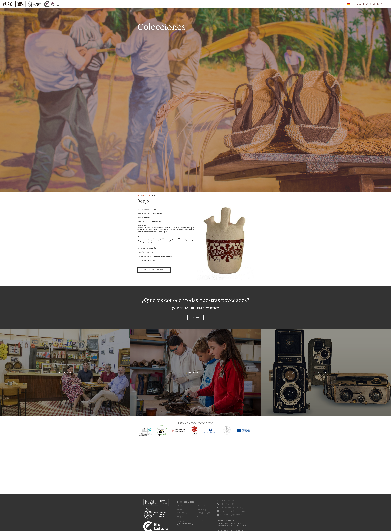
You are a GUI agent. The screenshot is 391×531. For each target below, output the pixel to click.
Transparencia (203, 512)
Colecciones (146, 195)
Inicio (139, 195)
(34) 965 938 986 (227, 504)
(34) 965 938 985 (227, 500)
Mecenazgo (202, 509)
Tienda (200, 520)
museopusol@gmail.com (230, 514)
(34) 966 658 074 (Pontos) (231, 507)
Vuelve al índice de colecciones (154, 270)
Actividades (182, 512)
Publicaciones (203, 516)
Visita (179, 509)
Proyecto (181, 516)
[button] (349, 4)
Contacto (201, 505)
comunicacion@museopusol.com (234, 511)
